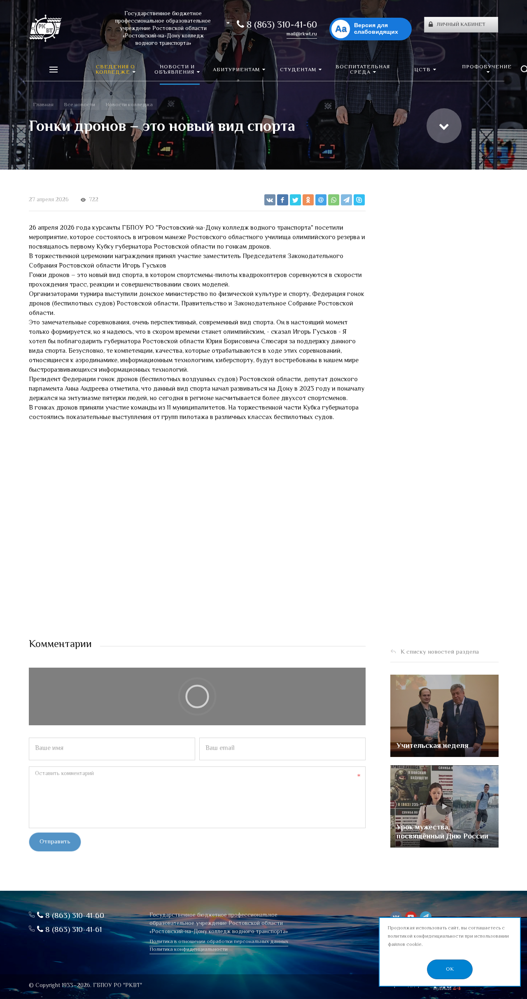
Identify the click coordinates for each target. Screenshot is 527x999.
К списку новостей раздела (440, 652)
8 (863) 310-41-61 (72, 930)
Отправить (55, 842)
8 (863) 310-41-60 (280, 25)
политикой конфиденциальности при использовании (448, 937)
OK (450, 969)
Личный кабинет (461, 25)
